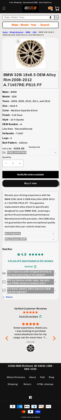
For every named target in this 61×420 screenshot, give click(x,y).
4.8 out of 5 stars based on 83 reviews (30, 261)
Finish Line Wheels (33, 417)
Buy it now (30, 183)
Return (27, 384)
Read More (7, 249)
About (32, 377)
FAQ (42, 377)
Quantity (6, 157)
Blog (51, 377)
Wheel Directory (16, 377)
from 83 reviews (28, 316)
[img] (30, 312)
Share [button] (9, 297)
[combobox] (28, 17)
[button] (3, 8)
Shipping (13, 384)
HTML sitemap (45, 384)
